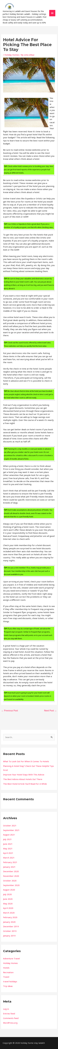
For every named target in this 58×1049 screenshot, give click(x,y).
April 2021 (8, 853)
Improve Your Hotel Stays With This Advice (23, 774)
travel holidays (10, 981)
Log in (6, 1009)
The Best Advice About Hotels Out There (22, 779)
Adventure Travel (11, 958)
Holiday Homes (11, 54)
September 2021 (11, 830)
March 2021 (9, 857)
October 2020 (9, 880)
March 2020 (9, 912)
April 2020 (8, 908)
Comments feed (10, 1018)
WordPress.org (10, 1022)
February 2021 (10, 862)
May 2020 (8, 903)
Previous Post (9, 710)
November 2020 (11, 876)
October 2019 (9, 931)
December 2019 (11, 926)
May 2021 (8, 848)
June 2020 (8, 899)
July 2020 (7, 894)
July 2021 (7, 839)
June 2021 (8, 844)
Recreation (8, 972)
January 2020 (9, 922)
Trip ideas (8, 986)
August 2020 (9, 889)
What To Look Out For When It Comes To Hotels (26, 761)
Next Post (50, 710)
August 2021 (9, 834)
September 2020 (11, 885)
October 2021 (9, 825)
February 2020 (10, 917)
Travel (6, 976)
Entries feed (9, 1013)
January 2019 (9, 935)
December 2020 (11, 871)
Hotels (6, 967)
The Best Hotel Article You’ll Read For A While (25, 783)
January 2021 (9, 866)
